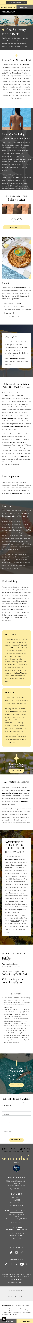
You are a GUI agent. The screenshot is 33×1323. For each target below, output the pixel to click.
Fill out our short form (10, 462)
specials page (15, 910)
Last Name (6, 1123)
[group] (16, 209)
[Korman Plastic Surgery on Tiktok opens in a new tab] (11, 1252)
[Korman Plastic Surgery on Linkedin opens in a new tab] (27, 1264)
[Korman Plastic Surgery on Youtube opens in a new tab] (22, 1264)
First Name (6, 1114)
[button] (30, 12)
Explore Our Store (8, 7)
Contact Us (16, 771)
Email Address (7, 1105)
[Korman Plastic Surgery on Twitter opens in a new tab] (16, 1264)
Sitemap (27, 1297)
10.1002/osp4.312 (13, 1042)
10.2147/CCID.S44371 (18, 1023)
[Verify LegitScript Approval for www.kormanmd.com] (16, 1168)
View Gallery (16, 227)
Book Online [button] (24, 7)
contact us (15, 921)
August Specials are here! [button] (16, 2)
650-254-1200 (13, 1314)
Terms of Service (8, 1297)
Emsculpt (5, 787)
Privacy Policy (19, 1297)
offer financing (19, 904)
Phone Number (7, 1131)
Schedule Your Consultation (16, 1077)
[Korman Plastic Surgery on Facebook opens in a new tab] (22, 1252)
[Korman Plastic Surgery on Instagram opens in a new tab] (16, 1252)
